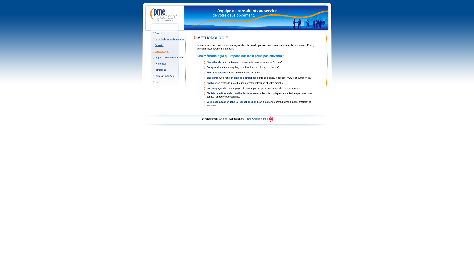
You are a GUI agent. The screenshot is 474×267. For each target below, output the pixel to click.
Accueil (158, 33)
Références (160, 63)
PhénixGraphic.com (255, 118)
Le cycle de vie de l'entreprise (169, 39)
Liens (157, 82)
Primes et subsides (164, 76)
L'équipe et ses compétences (169, 57)
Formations (160, 70)
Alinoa (223, 118)
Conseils (159, 45)
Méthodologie (161, 51)
